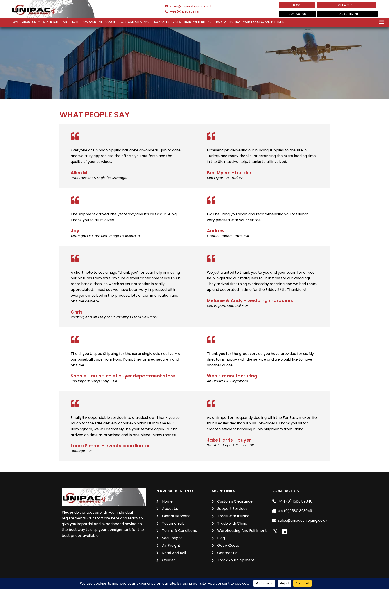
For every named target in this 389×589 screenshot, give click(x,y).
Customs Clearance (136, 22)
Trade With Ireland (198, 22)
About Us (29, 22)
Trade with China (227, 22)
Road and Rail (92, 22)
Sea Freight (51, 22)
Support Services (167, 22)
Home (15, 22)
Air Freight (71, 22)
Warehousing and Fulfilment (264, 22)
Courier (111, 22)
